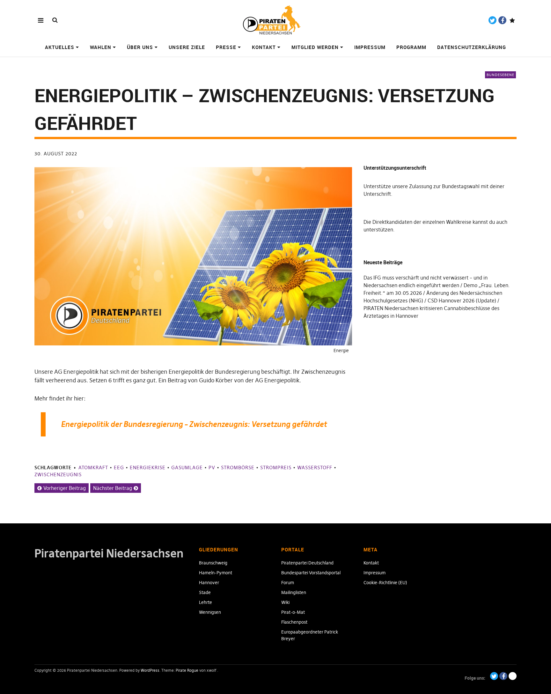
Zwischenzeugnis (58, 474)
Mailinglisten (293, 592)
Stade (205, 592)
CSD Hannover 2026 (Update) (462, 300)
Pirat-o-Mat (293, 612)
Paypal (512, 20)
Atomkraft (93, 467)
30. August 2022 (55, 154)
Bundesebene (500, 75)
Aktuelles (59, 47)
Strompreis (275, 467)
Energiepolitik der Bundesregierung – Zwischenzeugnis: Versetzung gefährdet (194, 424)
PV (212, 467)
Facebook (502, 20)
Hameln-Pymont (215, 573)
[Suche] (55, 20)
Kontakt (264, 47)
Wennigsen (210, 612)
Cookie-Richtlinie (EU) (385, 582)
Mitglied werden (315, 47)
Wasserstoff (314, 467)
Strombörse (237, 467)
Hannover (209, 582)
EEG (119, 467)
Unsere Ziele (187, 47)
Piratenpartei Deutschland (307, 563)
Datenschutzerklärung (471, 47)
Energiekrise (147, 467)
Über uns (140, 47)
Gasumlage (187, 467)
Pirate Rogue (187, 670)
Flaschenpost (294, 622)
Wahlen (100, 47)
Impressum (370, 47)
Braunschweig (213, 563)
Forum (287, 582)
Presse (226, 47)
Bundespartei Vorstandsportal (311, 573)
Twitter (492, 20)
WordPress (150, 670)
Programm (411, 47)
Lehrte (205, 602)
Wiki (285, 602)
